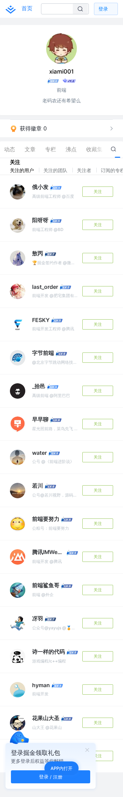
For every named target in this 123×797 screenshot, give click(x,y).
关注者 (85, 170)
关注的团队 (56, 170)
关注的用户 (22, 170)
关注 (98, 191)
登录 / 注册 (51, 777)
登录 (103, 9)
